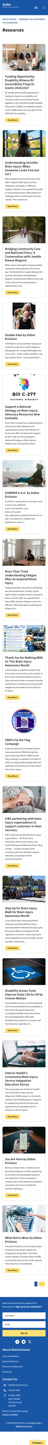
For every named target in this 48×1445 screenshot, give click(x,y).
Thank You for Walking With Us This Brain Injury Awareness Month (24, 661)
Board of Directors (10, 1361)
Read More (13, 120)
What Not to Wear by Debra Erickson (23, 1240)
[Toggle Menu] (35, 8)
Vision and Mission (10, 1356)
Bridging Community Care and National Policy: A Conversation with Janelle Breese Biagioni (23, 255)
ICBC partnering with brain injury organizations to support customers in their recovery (23, 824)
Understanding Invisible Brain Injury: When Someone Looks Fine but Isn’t (22, 168)
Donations (7, 1371)
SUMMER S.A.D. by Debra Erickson (22, 495)
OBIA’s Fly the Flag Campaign (17, 742)
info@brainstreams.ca (18, 1385)
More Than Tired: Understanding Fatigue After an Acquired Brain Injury (21, 577)
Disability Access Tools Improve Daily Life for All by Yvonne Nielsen (24, 994)
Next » (41, 1284)
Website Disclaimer (24, 1426)
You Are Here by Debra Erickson (20, 1161)
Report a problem (10, 1414)
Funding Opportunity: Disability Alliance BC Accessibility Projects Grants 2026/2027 (20, 82)
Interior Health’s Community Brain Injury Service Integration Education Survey (21, 1079)
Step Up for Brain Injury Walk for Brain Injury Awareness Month (21, 912)
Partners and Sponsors (12, 1366)
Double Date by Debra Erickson (20, 337)
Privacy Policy (35, 1423)
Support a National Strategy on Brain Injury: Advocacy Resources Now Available (22, 412)
